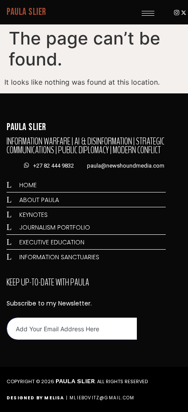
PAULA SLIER (26, 12)
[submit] (145, 328)
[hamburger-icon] (148, 13)
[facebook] (169, 12)
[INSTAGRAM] (176, 12)
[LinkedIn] (162, 12)
